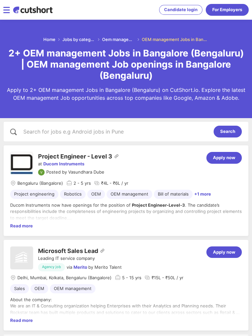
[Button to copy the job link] (116, 156)
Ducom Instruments (63, 163)
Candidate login (181, 9)
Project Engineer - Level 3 (75, 156)
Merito (80, 267)
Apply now (224, 157)
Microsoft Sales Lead (68, 250)
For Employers (227, 9)
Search (227, 131)
